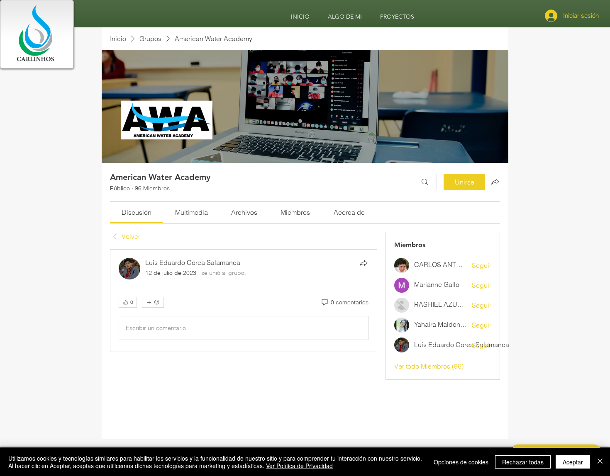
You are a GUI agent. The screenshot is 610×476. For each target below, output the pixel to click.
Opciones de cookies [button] (461, 462)
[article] (243, 300)
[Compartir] (363, 263)
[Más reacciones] (153, 302)
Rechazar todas (523, 462)
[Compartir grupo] (495, 182)
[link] (136, 212)
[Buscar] (425, 182)
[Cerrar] (600, 461)
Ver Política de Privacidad (299, 465)
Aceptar (573, 462)
